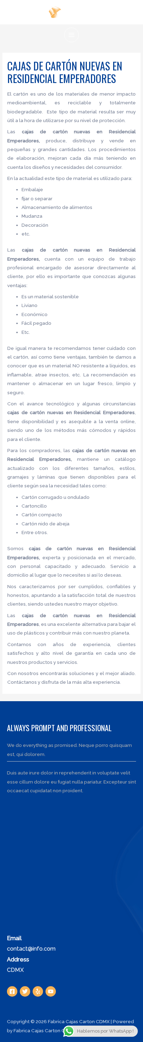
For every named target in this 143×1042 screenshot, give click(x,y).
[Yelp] (38, 991)
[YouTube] (50, 991)
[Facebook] (12, 991)
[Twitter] (25, 991)
